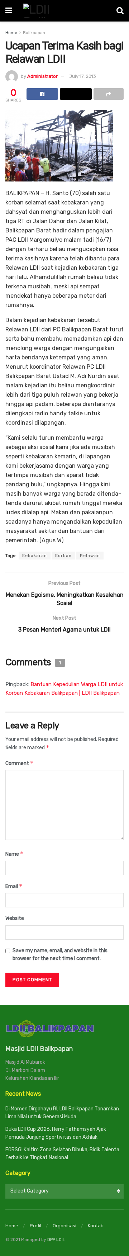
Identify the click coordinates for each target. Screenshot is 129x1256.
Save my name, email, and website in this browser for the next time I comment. (60, 955)
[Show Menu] (8, 11)
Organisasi (64, 1225)
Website (14, 918)
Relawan (90, 555)
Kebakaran (34, 555)
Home (11, 32)
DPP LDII (55, 1239)
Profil (35, 1225)
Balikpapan (34, 32)
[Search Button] (120, 11)
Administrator (42, 76)
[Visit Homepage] (64, 11)
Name (14, 853)
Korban (63, 555)
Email (14, 886)
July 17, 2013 (82, 76)
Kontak (95, 1225)
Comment (19, 763)
